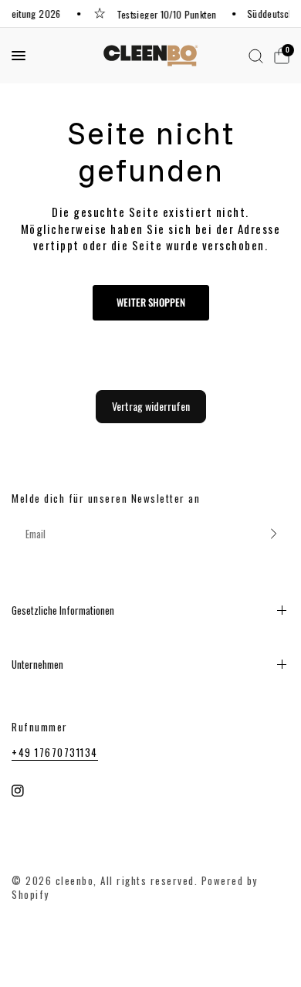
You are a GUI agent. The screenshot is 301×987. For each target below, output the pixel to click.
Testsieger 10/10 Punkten (166, 13)
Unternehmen (37, 664)
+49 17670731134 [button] (55, 752)
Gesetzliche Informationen (63, 610)
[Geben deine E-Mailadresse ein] (274, 533)
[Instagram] (29, 791)
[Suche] (256, 55)
